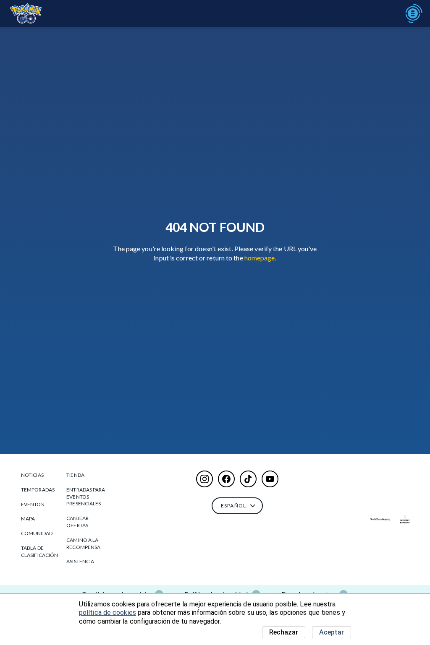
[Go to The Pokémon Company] (380, 519)
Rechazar (283, 632)
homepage (259, 258)
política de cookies (107, 612)
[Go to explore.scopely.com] (405, 519)
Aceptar (331, 632)
